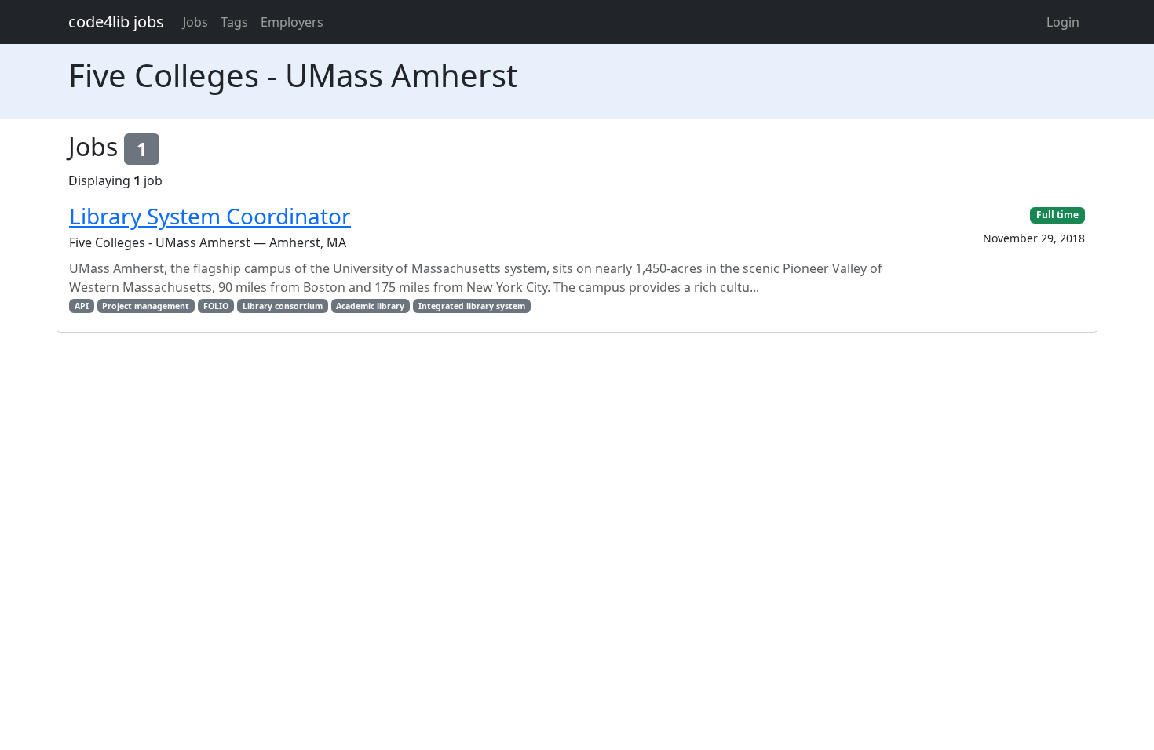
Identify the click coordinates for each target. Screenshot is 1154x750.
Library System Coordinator (210, 216)
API (82, 305)
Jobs (195, 22)
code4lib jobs (116, 21)
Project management (145, 305)
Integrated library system (471, 305)
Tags (234, 22)
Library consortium (283, 305)
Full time (1057, 214)
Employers (292, 22)
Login (1062, 22)
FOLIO (215, 305)
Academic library (370, 305)
